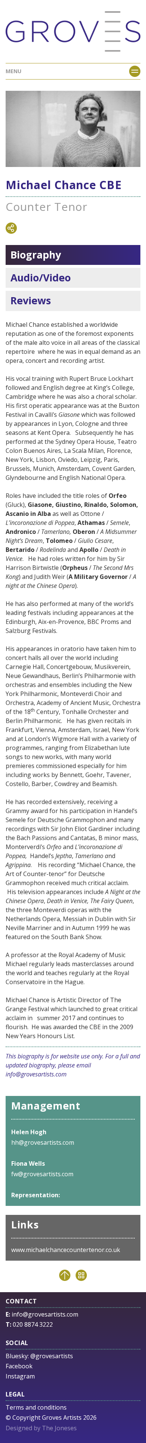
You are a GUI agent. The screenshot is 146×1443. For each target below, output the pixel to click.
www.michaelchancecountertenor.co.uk (65, 1250)
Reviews (30, 300)
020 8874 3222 (33, 1324)
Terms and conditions (36, 1407)
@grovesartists (51, 1356)
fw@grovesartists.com (42, 1174)
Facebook (19, 1366)
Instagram (20, 1376)
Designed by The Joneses (41, 1428)
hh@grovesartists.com (42, 1142)
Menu (13, 71)
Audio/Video (40, 277)
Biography (35, 255)
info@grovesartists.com (36, 1074)
